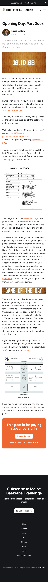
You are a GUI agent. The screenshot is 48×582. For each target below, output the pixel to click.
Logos (24, 533)
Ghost (42, 568)
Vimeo (26, 350)
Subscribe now (24, 436)
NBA (24, 524)
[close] (45, 3)
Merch (24, 551)
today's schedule (28, 407)
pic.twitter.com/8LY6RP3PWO (16, 136)
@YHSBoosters (18, 133)
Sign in (35, 442)
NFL (24, 538)
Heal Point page (30, 218)
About (24, 546)
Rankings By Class (24, 555)
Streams (24, 529)
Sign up (24, 542)
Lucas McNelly (18, 31)
